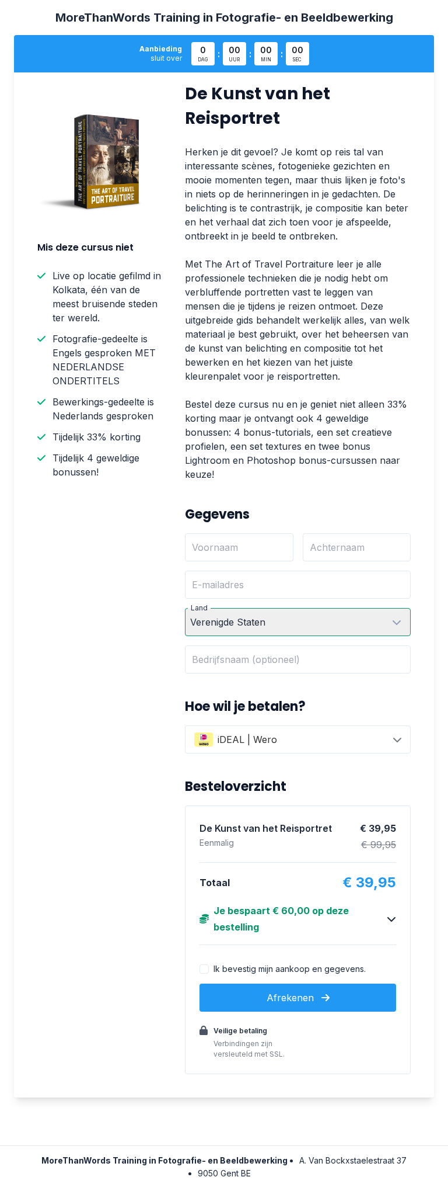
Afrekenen (292, 998)
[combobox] (298, 739)
